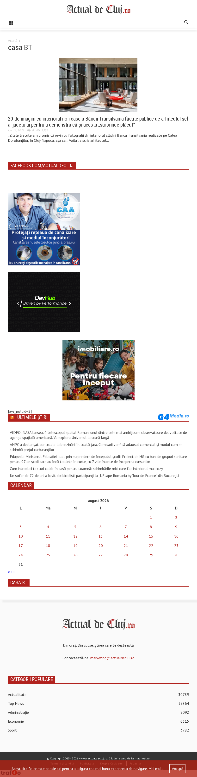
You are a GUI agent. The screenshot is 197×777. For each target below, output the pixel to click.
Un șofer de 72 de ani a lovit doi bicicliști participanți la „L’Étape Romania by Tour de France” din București (94, 475)
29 (151, 554)
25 (48, 554)
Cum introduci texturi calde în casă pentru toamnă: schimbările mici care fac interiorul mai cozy (86, 468)
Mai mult (155, 768)
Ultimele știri (32, 417)
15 (151, 536)
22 (151, 545)
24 (20, 554)
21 (126, 545)
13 (100, 536)
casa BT (18, 582)
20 (100, 545)
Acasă (12, 40)
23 (176, 545)
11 (48, 536)
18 (48, 545)
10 (20, 536)
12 (75, 536)
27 (100, 554)
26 (75, 554)
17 (20, 545)
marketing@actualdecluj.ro (112, 657)
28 (126, 554)
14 (126, 536)
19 (75, 545)
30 (176, 554)
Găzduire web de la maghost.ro (129, 758)
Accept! (177, 769)
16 (176, 536)
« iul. (11, 571)
